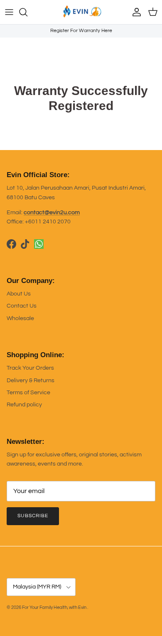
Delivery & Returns (30, 380)
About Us (19, 294)
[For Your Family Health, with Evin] (81, 12)
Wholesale (20, 318)
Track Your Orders (30, 368)
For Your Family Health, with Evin (54, 607)
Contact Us (22, 306)
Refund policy (24, 405)
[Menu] (9, 12)
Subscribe (32, 515)
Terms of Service (28, 393)
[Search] (27, 12)
